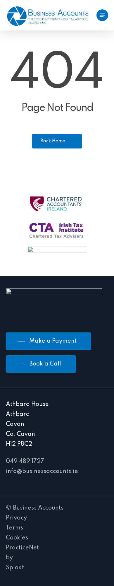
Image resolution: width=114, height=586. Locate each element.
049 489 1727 (25, 461)
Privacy (16, 518)
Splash (15, 568)
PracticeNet (22, 548)
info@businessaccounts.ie (42, 471)
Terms (14, 528)
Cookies (17, 538)
